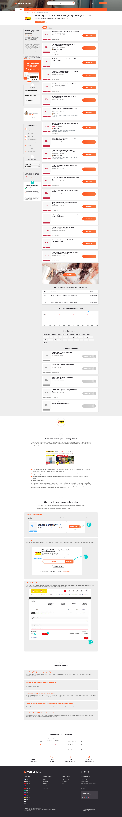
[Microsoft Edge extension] (86, 797)
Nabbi (45, 339)
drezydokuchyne (79, 337)
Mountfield (78, 334)
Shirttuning (71, 337)
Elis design (50, 339)
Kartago (59, 334)
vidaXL (83, 334)
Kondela (64, 339)
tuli (55, 339)
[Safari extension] (84, 797)
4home (60, 337)
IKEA (82, 339)
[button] (91, 311)
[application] (70, 318)
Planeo (88, 334)
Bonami (45, 342)
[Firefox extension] (89, 797)
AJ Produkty (46, 337)
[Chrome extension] (82, 797)
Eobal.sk (54, 334)
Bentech (65, 337)
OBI (63, 334)
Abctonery (76, 339)
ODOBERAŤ (69, 274)
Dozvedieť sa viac (27, 58)
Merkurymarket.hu (32, 177)
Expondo (72, 334)
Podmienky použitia (55, 39)
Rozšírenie (83, 788)
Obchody (33, 12)
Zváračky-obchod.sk (88, 337)
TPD (67, 334)
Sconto (86, 339)
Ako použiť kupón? (32, 51)
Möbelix (59, 339)
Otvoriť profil (31, 114)
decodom (91, 339)
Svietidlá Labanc (47, 334)
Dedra (56, 337)
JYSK (52, 337)
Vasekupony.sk (27, 12)
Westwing (70, 339)
